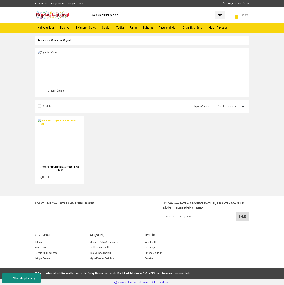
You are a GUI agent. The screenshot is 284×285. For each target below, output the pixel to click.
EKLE (242, 216)
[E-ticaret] (141, 282)
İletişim (39, 242)
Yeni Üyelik (150, 242)
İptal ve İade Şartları (100, 253)
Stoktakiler (48, 106)
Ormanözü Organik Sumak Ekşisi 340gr (59, 168)
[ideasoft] (121, 282)
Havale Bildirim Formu (46, 253)
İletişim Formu (42, 258)
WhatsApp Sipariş (24, 278)
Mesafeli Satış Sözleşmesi (104, 242)
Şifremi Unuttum (153, 253)
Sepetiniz (150, 258)
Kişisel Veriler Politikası (102, 258)
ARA (220, 15)
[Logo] (57, 15)
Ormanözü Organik (61, 40)
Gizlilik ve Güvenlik (100, 247)
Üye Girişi (150, 247)
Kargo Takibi (41, 247)
